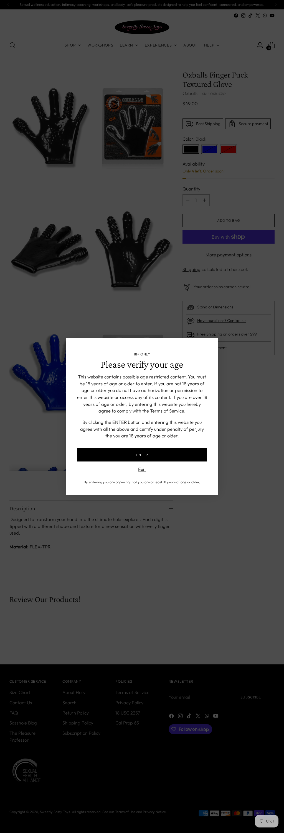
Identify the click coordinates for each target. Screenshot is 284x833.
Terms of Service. (168, 411)
